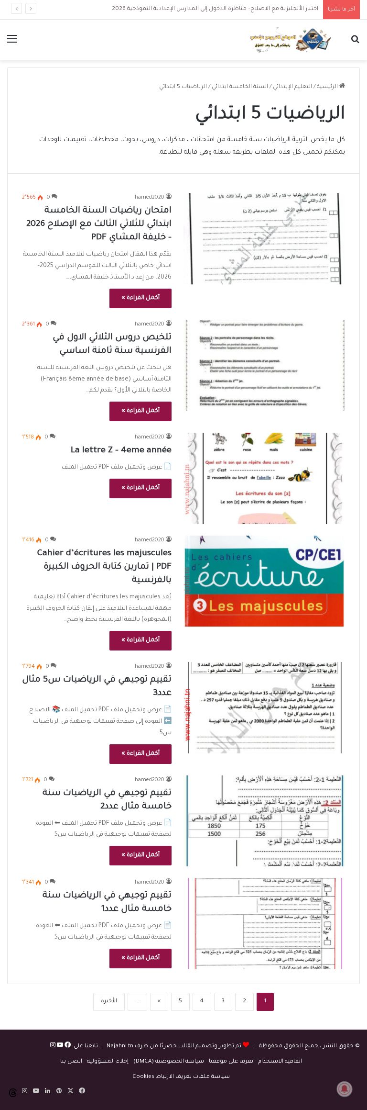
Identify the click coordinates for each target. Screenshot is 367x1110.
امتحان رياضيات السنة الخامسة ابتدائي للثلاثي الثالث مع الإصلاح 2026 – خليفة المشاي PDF (99, 224)
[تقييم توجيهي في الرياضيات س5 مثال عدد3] (264, 707)
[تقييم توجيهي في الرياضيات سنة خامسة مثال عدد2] (264, 821)
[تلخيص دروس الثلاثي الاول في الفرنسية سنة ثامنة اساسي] (264, 365)
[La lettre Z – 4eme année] (264, 478)
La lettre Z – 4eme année (121, 451)
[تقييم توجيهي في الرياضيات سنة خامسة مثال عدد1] (264, 923)
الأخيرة (109, 1001)
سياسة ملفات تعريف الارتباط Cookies (181, 1077)
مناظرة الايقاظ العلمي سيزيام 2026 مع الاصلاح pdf (246, 9)
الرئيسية (328, 87)
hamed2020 (149, 198)
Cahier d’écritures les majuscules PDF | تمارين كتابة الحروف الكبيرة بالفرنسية (104, 567)
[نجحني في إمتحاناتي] (292, 40)
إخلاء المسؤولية (108, 1062)
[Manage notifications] (344, 1089)
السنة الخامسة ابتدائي (240, 87)
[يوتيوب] (59, 1046)
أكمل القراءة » (140, 298)
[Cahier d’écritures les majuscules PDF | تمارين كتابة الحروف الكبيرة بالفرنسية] (264, 581)
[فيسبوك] (67, 1046)
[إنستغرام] (52, 1046)
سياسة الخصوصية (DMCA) (168, 1062)
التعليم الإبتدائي (292, 87)
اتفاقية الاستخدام (280, 1062)
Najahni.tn (120, 1046)
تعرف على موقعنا (231, 1062)
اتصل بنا (71, 1062)
